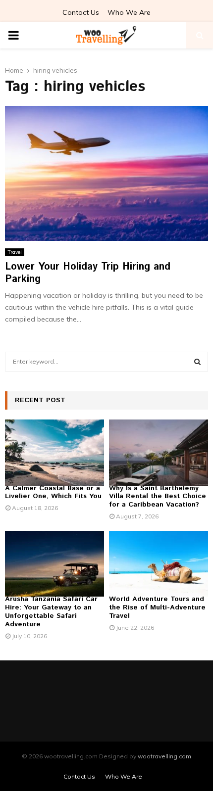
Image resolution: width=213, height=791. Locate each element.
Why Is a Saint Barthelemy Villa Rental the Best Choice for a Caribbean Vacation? (157, 496)
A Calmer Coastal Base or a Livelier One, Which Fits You (53, 492)
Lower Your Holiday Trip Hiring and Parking (87, 273)
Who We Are (129, 12)
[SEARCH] (197, 362)
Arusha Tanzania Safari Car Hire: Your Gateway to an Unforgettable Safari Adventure (51, 611)
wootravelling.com (164, 756)
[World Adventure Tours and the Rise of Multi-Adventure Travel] (158, 564)
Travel (14, 252)
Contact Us (80, 12)
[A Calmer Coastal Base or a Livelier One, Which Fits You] (54, 452)
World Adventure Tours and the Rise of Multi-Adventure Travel (157, 607)
